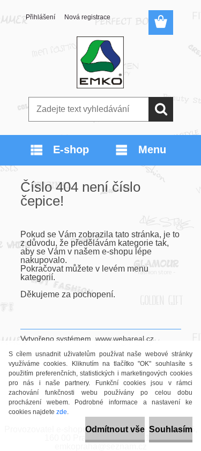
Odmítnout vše (115, 429)
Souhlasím (170, 429)
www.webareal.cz (124, 338)
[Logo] (100, 62)
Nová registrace (87, 17)
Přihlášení (40, 17)
